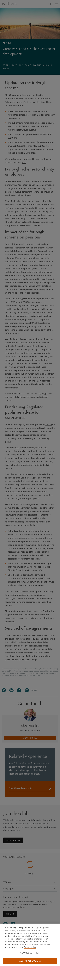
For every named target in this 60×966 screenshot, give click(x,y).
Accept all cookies (30, 961)
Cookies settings (30, 953)
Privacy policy (30, 947)
